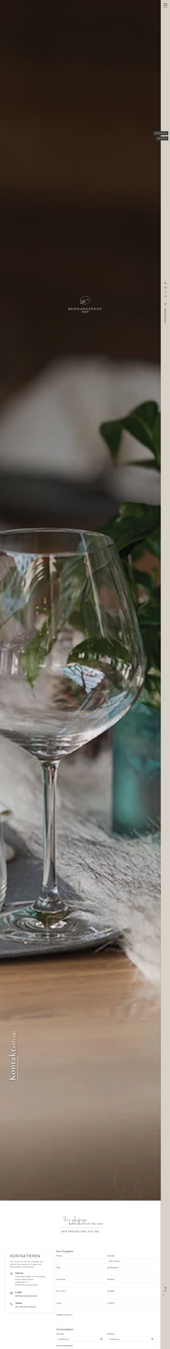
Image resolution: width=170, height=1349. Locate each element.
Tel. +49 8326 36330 (25, 1306)
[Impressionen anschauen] (165, 287)
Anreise (60, 1333)
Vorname (60, 1279)
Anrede (110, 1255)
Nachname (113, 1267)
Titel (58, 1267)
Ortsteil (110, 1291)
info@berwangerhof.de (26, 1295)
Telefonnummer (64, 1314)
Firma (59, 1255)
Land (58, 1303)
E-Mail (111, 1303)
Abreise (111, 1333)
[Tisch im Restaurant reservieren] (165, 304)
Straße (111, 1279)
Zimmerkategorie (64, 1345)
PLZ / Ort (61, 1291)
